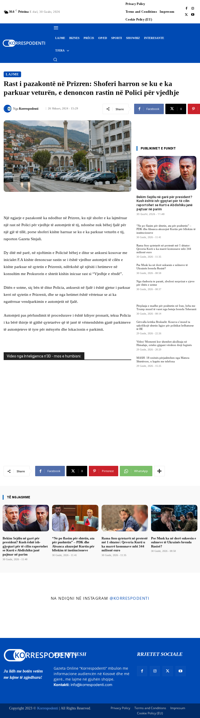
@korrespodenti (129, 598)
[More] (159, 471)
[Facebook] (186, 8)
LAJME (12, 74)
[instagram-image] (16, 621)
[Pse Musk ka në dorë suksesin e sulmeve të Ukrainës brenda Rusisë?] (174, 518)
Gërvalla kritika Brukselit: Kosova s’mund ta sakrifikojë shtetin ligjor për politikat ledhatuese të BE (165, 325)
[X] (186, 15)
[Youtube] (193, 15)
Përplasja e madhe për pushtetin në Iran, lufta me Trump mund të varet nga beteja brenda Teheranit (166, 307)
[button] (55, 59)
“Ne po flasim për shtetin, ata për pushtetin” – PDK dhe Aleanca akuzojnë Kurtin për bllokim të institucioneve (166, 229)
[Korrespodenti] (8, 109)
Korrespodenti (28, 108)
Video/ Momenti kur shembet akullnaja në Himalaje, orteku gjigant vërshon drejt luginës (164, 343)
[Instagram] (193, 8)
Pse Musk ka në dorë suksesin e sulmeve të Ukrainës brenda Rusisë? (162, 266)
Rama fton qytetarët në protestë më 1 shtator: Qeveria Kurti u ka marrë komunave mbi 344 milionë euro (163, 249)
